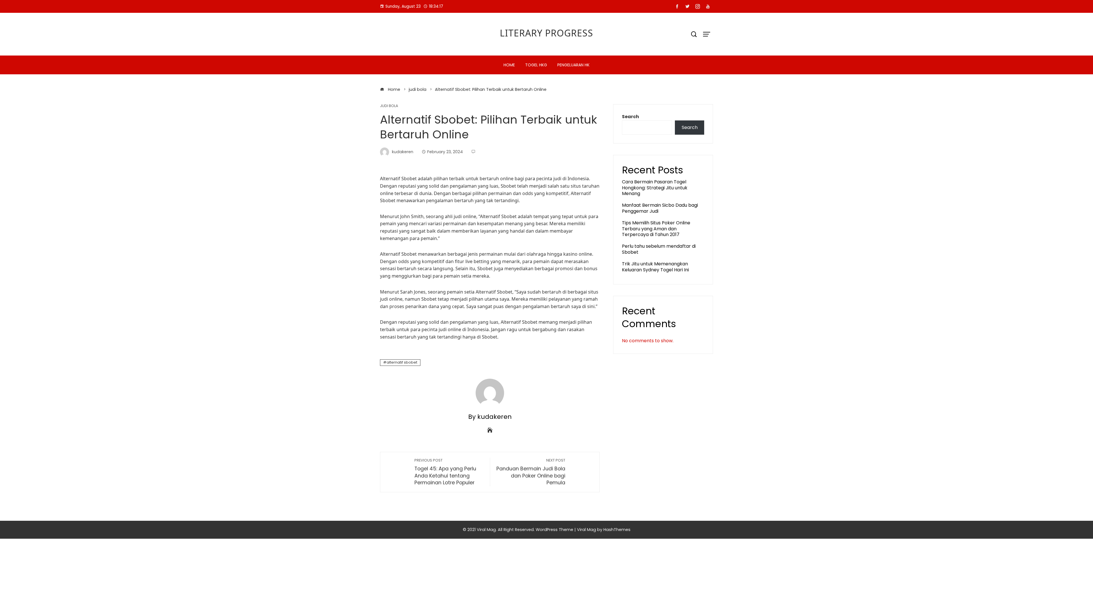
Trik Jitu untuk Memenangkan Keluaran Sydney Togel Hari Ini (655, 267)
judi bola (389, 106)
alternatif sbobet (402, 362)
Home (509, 65)
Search (630, 116)
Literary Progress (546, 33)
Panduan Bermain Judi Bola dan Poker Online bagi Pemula (530, 472)
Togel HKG (536, 65)
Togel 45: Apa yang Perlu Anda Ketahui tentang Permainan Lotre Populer (445, 472)
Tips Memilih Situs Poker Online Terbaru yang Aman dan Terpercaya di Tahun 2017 (656, 229)
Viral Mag (586, 529)
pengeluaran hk (573, 65)
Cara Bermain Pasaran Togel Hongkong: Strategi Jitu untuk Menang (654, 188)
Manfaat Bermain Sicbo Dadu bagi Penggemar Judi (660, 208)
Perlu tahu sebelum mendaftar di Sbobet (659, 249)
